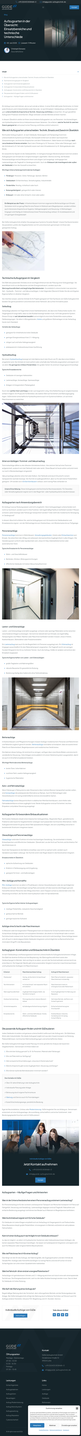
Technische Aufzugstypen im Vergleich (16, 80)
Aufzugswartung (12, 1411)
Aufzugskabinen (12, 1389)
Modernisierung (35, 1109)
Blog (5, 15)
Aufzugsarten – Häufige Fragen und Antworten (18, 96)
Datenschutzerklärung (55, 1430)
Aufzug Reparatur (12, 1415)
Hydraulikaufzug (16, 359)
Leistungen (46, 1389)
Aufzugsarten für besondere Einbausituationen (19, 87)
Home (44, 1385)
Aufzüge (45, 1394)
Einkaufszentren (67, 535)
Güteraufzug (66, 644)
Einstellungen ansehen (69, 1425)
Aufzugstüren (11, 1394)
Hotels (39, 319)
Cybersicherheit (12, 1420)
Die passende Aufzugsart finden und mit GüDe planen (21, 93)
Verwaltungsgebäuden (43, 535)
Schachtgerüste (12, 1385)
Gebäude (45, 1398)
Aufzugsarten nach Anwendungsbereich (17, 84)
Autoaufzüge (10, 793)
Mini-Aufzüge (7, 885)
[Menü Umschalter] (43, 7)
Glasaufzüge (6, 839)
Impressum (66, 1430)
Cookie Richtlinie (44, 1430)
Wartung (9, 1097)
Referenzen (46, 1402)
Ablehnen (52, 1425)
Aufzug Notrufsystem (14, 1407)
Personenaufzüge (8, 535)
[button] (77, 1408)
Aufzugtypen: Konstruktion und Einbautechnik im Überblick (23, 90)
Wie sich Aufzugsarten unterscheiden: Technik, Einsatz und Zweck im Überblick (29, 77)
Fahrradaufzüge (8, 800)
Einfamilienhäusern (30, 481)
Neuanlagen (10, 1398)
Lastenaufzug (10, 644)
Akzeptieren (37, 1425)
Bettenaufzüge (37, 744)
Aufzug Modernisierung (14, 1402)
